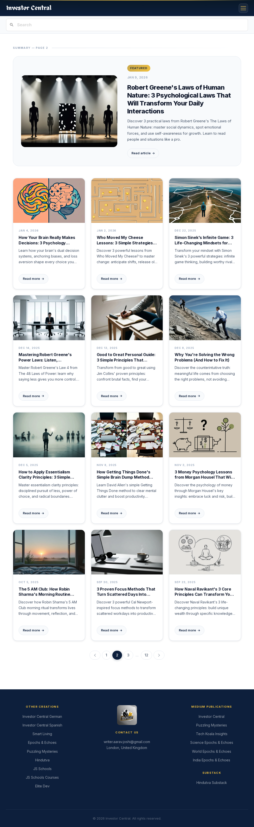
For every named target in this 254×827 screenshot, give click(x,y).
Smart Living (42, 734)
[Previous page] (95, 655)
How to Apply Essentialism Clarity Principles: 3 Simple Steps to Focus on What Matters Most (44, 474)
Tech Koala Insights (211, 734)
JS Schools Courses (42, 777)
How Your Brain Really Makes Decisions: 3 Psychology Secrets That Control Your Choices (47, 240)
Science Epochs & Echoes (211, 742)
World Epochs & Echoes (211, 751)
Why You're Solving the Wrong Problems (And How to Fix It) (204, 357)
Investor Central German (42, 716)
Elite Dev (42, 786)
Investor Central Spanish (42, 725)
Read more (33, 279)
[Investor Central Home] (29, 8)
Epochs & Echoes (42, 742)
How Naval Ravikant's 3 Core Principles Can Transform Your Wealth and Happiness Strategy (204, 592)
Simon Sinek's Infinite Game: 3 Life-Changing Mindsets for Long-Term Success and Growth (204, 240)
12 (146, 655)
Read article (143, 153)
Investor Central (211, 716)
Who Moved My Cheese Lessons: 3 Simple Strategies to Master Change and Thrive (125, 240)
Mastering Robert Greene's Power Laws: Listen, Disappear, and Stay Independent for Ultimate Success (45, 357)
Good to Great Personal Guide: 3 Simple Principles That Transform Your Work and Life (126, 357)
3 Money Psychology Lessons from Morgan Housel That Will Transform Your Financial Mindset (204, 474)
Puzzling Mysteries (42, 751)
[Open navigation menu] (243, 8)
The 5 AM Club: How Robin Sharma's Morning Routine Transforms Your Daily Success (44, 592)
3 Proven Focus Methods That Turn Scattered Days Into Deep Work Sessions (126, 592)
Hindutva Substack (211, 782)
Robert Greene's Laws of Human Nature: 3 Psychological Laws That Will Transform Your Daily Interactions (179, 99)
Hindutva (42, 760)
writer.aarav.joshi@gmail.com (127, 742)
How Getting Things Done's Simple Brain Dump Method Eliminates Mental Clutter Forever (123, 474)
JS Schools (42, 769)
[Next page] (159, 655)
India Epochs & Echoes (211, 760)
